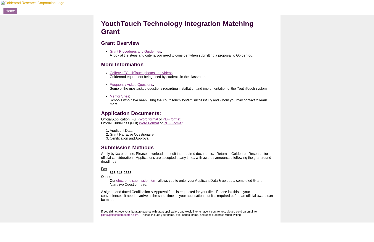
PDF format (171, 119)
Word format (148, 119)
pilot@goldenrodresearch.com (119, 214)
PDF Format (173, 123)
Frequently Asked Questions (131, 84)
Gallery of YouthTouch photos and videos (141, 73)
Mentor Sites (119, 96)
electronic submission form (136, 180)
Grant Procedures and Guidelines (135, 51)
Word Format (149, 123)
